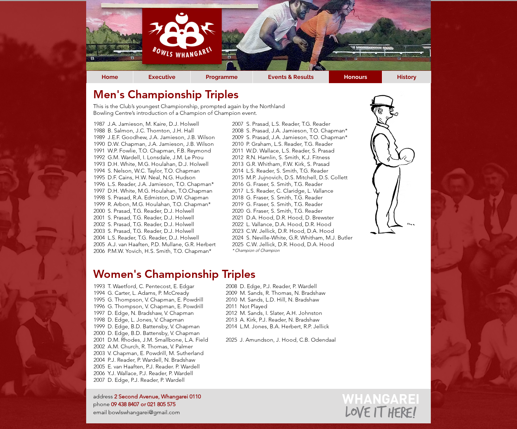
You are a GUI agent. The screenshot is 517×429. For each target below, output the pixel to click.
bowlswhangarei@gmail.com (144, 412)
